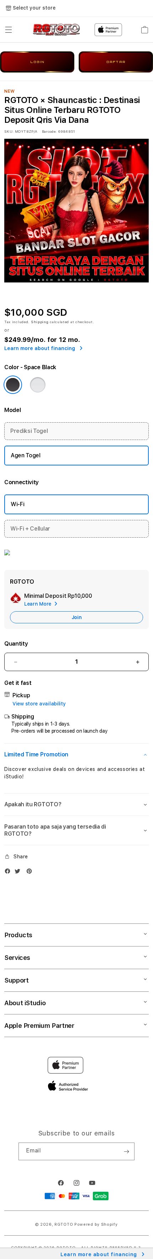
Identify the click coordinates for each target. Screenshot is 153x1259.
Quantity (16, 643)
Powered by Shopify (96, 1224)
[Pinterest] (31, 872)
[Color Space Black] (12, 384)
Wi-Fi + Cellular (30, 528)
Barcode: (49, 131)
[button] (8, 29)
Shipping (40, 322)
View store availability (39, 703)
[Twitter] (19, 872)
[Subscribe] (126, 1151)
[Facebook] (9, 872)
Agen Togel (26, 455)
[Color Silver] (38, 385)
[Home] (56, 29)
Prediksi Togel (29, 431)
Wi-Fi (17, 504)
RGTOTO (63, 1224)
